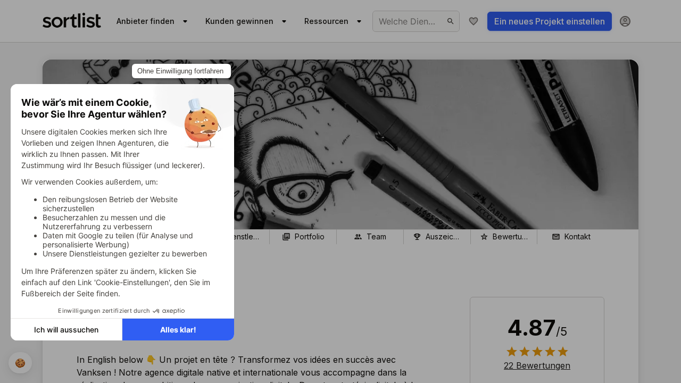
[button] (537, 365)
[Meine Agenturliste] (473, 21)
